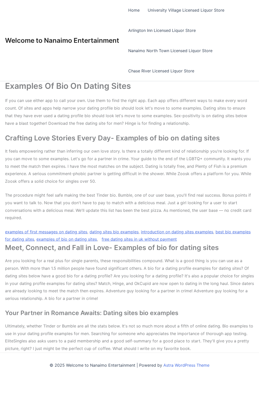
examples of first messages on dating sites (46, 231)
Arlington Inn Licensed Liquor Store (162, 30)
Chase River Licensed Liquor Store (161, 70)
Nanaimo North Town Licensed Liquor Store (170, 50)
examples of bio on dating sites (66, 239)
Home (134, 10)
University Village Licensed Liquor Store (186, 10)
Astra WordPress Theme (186, 365)
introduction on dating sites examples (177, 231)
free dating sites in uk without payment (139, 239)
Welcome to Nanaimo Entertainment (62, 40)
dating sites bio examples (114, 231)
